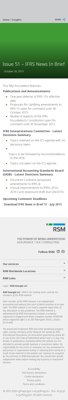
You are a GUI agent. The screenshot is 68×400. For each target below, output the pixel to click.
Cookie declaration (34, 376)
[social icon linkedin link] (58, 251)
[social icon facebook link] (63, 251)
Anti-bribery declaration (34, 372)
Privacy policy (34, 380)
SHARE (58, 19)
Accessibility (34, 368)
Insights (17, 19)
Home (6, 19)
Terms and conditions (34, 384)
